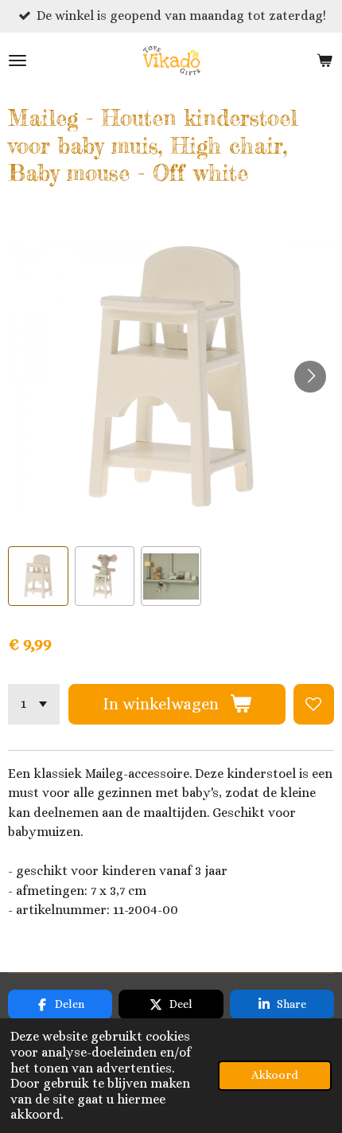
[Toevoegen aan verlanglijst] (313, 704)
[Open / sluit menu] (17, 60)
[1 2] (34, 704)
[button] (38, 576)
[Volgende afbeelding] (310, 377)
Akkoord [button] (274, 1075)
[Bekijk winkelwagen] (324, 60)
